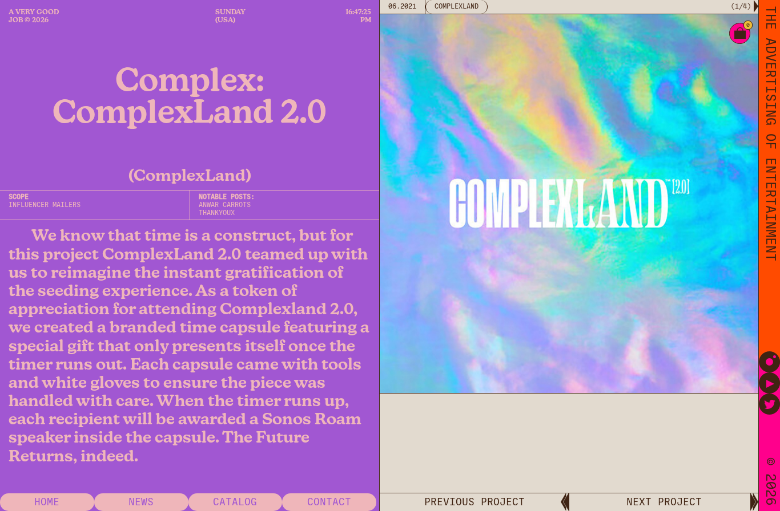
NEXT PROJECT (664, 502)
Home (46, 502)
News (141, 502)
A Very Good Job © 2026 (34, 16)
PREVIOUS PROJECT (474, 502)
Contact (329, 502)
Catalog (235, 502)
